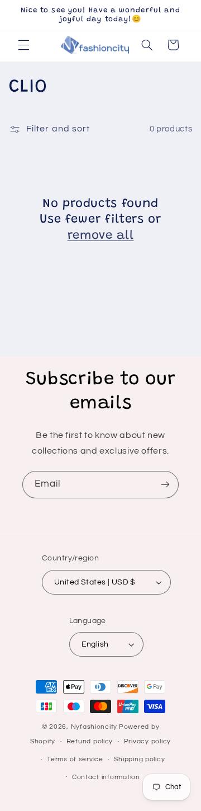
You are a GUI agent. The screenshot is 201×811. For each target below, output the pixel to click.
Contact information (106, 777)
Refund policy (89, 741)
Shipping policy (139, 759)
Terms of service (75, 759)
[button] (23, 45)
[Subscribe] (165, 484)
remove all (101, 236)
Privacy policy (147, 741)
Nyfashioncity (94, 727)
